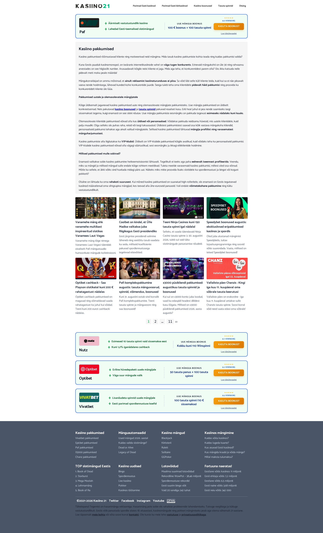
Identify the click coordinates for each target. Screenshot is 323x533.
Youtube (158, 500)
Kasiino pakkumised (89, 433)
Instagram (143, 500)
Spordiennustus (126, 476)
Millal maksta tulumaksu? (219, 457)
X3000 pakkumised (86, 452)
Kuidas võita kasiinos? (217, 438)
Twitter (114, 500)
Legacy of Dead (127, 452)
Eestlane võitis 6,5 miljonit (219, 481)
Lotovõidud (170, 466)
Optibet (85, 378)
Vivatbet (86, 407)
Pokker (122, 485)
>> (176, 322)
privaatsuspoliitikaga (194, 514)
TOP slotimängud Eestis (92, 466)
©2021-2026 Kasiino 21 (91, 500)
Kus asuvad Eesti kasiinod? (219, 447)
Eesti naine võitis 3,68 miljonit (221, 485)
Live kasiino (124, 481)
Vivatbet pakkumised (86, 438)
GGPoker (166, 457)
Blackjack (167, 438)
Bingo (121, 471)
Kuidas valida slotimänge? (132, 443)
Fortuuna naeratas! (218, 466)
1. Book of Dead (84, 471)
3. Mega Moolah (84, 481)
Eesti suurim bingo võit (174, 485)
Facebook (127, 500)
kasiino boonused (125, 109)
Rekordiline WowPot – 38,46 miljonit (181, 476)
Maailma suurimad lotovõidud (178, 471)
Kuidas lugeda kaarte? (217, 443)
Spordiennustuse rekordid (175, 481)
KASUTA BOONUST (228, 26)
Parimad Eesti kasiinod (144, 6)
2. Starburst (81, 476)
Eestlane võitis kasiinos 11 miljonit (223, 471)
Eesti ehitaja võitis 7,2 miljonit (221, 476)
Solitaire (166, 452)
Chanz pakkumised (85, 457)
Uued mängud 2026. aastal (133, 438)
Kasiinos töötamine (129, 490)
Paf (82, 32)
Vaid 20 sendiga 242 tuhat (176, 490)
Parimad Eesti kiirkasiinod (175, 6)
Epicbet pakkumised (86, 443)
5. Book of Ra (82, 490)
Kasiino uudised (129, 466)
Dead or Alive (125, 447)
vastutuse (172, 514)
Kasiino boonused (203, 6)
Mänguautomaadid (132, 433)
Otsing (242, 6)
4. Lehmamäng (83, 485)
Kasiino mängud (173, 433)
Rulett (165, 447)
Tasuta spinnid (225, 6)
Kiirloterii (166, 443)
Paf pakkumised (84, 447)
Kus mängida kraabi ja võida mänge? (225, 452)
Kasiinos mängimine (219, 433)
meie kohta (98, 514)
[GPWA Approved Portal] (171, 501)
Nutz (83, 350)
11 (170, 321)
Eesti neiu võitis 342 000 (218, 490)
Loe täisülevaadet (229, 33)
